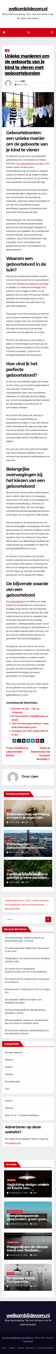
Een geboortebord (15, 601)
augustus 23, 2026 (18, 1193)
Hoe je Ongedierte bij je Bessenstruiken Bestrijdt (17, 751)
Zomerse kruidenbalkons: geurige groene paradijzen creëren (28, 877)
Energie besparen (14, 1052)
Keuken (9, 1067)
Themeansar (28, 1341)
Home (4, 1348)
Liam (22, 81)
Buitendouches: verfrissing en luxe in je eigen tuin (28, 816)
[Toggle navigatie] (28, 32)
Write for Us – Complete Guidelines (40, 1348)
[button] (52, 32)
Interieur (9, 1060)
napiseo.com (14, 1143)
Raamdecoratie (12, 1081)
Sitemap (9, 1108)
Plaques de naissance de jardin (32, 284)
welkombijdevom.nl (28, 8)
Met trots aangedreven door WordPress (18, 1338)
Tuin (7, 50)
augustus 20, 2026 (18, 1255)
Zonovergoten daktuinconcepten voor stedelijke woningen (25, 847)
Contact (9, 1101)
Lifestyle (9, 1074)
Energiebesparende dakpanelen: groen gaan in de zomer (26, 1219)
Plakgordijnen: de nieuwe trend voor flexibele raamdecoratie (27, 1250)
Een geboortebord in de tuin (29, 163)
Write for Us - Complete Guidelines (22, 1115)
